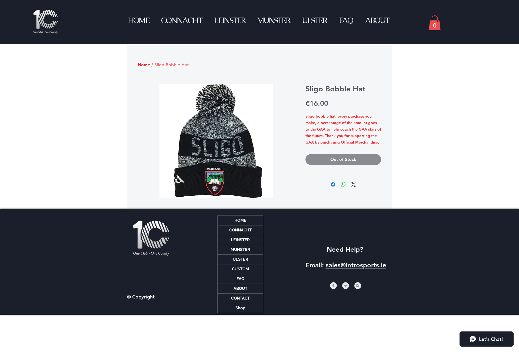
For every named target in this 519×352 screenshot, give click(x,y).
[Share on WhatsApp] (343, 184)
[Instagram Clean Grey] (357, 285)
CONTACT (240, 298)
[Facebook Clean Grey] (333, 285)
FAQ (240, 278)
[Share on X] (353, 184)
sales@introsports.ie (356, 265)
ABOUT (240, 288)
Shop (240, 307)
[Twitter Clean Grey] (345, 285)
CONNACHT (240, 230)
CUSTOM (240, 269)
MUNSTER (240, 249)
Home (144, 64)
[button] (434, 22)
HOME (240, 220)
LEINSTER (240, 239)
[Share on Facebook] (333, 184)
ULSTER (240, 259)
